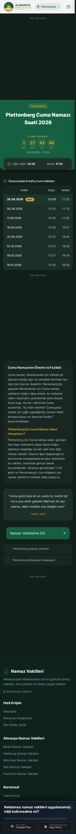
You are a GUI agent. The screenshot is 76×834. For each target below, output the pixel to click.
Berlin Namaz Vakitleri (18, 747)
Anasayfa (9, 711)
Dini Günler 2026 (14, 725)
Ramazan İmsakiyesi (17, 718)
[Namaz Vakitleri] (17, 6)
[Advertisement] (38, 58)
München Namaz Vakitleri (20, 760)
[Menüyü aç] (68, 7)
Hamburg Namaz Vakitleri (21, 753)
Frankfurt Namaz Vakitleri (20, 773)
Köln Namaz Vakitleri (17, 767)
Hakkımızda (11, 795)
